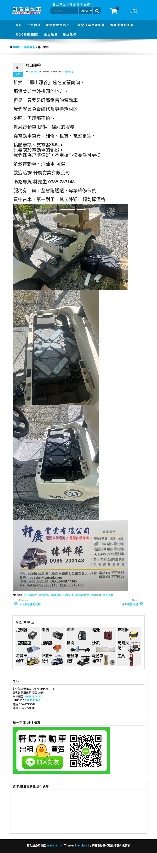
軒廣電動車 (82, 595)
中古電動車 (30, 595)
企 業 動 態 (50, 34)
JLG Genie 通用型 (26, 34)
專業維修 (56, 595)
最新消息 (29, 47)
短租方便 (68, 595)
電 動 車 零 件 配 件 (122, 25)
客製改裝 (44, 595)
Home (17, 47)
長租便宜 (96, 595)
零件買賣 (108, 595)
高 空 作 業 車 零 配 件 (91, 25)
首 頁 (18, 25)
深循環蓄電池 (130, 602)
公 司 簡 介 (33, 25)
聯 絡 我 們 (69, 34)
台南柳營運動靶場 (30, 602)
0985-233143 (33, 696)
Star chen (81, 845)
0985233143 (32, 700)
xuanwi (33, 71)
